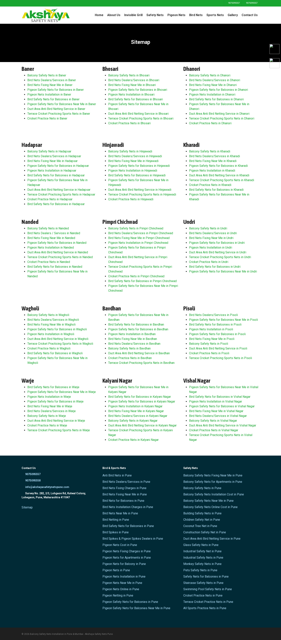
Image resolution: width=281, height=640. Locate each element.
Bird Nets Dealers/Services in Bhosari (133, 80)
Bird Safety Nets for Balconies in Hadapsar (56, 175)
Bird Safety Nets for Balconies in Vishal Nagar (219, 397)
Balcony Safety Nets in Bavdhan (129, 348)
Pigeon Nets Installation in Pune (123, 576)
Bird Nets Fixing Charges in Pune (124, 488)
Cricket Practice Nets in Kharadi (210, 185)
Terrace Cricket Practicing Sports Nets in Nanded (60, 257)
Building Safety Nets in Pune (202, 513)
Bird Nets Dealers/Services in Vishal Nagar (218, 416)
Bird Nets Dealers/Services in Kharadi (214, 156)
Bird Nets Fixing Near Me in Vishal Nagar (216, 411)
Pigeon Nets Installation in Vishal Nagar (215, 401)
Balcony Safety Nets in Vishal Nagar (213, 420)
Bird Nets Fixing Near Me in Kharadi (212, 161)
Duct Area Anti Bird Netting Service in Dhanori (219, 113)
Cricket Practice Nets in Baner (47, 118)
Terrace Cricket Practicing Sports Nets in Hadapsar (61, 194)
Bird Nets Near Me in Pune (120, 513)
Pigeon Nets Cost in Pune (119, 545)
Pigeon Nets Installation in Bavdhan (132, 334)
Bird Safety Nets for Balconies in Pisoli (215, 324)
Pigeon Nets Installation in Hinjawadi (132, 170)
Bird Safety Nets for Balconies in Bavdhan (136, 324)
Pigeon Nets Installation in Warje (49, 397)
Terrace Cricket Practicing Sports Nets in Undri (220, 257)
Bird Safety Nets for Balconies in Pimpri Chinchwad (142, 281)
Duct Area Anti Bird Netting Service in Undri (217, 252)
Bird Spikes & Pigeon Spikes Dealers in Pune (132, 538)
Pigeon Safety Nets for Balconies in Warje (55, 401)
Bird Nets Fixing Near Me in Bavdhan (132, 339)
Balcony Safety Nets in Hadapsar (49, 151)
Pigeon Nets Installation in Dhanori (212, 94)
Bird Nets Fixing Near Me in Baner (49, 85)
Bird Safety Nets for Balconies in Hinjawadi (137, 175)
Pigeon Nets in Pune (116, 570)
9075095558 (33, 480)
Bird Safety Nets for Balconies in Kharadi (216, 190)
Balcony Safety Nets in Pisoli (208, 343)
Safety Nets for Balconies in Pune (206, 576)
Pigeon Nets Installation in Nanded (50, 247)
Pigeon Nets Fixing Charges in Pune (126, 551)
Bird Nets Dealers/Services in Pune (126, 482)
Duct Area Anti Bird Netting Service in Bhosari (138, 113)
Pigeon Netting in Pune (117, 595)
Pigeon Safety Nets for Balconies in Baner (55, 90)
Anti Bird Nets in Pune (117, 475)
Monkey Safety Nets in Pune (202, 564)
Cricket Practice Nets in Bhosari (129, 123)
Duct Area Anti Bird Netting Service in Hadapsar (58, 190)
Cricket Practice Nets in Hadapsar (49, 199)
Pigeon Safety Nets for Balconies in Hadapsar (58, 166)
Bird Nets (196, 15)
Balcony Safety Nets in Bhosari (128, 75)
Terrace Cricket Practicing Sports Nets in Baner (58, 113)
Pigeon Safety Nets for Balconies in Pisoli (217, 334)
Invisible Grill (133, 15)
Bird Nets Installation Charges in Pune (127, 507)
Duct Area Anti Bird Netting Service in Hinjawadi (139, 190)
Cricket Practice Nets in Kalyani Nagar (133, 440)
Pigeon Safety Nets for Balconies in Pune (130, 602)
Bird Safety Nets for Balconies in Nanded (54, 266)
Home (99, 15)
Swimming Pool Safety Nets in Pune (207, 589)
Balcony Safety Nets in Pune (202, 488)
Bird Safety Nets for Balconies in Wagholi (55, 353)
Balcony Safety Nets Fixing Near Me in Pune (212, 475)
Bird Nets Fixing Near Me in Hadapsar (52, 161)
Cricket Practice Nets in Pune (203, 595)
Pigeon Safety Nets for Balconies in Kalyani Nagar (141, 401)
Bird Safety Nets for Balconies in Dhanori (216, 99)
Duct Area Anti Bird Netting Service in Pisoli (218, 348)
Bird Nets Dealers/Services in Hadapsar (54, 156)
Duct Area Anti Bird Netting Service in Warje (56, 420)
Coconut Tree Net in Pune (200, 526)
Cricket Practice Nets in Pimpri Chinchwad (136, 276)
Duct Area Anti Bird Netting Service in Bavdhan (139, 353)
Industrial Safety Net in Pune (202, 551)
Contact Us (250, 15)
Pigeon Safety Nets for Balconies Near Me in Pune (136, 608)
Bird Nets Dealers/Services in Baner (51, 80)
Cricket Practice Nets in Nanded (48, 262)
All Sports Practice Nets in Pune (204, 608)
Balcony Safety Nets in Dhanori (209, 75)
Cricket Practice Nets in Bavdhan (130, 358)
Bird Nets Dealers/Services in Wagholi (53, 320)
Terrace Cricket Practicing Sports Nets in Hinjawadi (142, 194)
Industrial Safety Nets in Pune (203, 557)
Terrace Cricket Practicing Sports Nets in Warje (58, 430)
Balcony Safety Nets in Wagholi (48, 315)
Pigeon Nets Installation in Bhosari (131, 94)
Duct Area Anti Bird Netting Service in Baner (56, 109)
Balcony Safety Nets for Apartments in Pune (212, 482)
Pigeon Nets (176, 15)
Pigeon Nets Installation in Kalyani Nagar (135, 406)
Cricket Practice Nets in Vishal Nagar (213, 430)
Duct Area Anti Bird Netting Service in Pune (211, 538)
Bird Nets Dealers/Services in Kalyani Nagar (137, 416)
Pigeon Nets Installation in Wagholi (50, 334)
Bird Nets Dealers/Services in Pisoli (213, 315)
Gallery (233, 15)
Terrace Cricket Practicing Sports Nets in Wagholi (60, 343)
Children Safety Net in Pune (201, 519)
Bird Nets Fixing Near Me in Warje (49, 406)
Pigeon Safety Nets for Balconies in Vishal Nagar (222, 406)
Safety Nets (155, 15)
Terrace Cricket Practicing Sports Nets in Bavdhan (141, 363)
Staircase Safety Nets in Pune (203, 583)
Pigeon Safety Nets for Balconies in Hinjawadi (139, 166)
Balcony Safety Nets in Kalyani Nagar (133, 420)
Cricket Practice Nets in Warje (47, 425)
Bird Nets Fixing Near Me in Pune (124, 494)
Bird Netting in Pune (115, 519)
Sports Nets (215, 15)
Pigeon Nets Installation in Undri (210, 247)
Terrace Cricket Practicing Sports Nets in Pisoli (220, 358)
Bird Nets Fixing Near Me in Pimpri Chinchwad (139, 238)
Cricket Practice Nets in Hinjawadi (130, 199)
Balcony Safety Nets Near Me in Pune (208, 501)
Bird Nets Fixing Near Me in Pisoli (211, 339)
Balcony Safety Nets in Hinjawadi (130, 151)
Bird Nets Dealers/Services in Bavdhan (134, 343)
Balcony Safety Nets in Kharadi (209, 151)
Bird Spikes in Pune (115, 532)
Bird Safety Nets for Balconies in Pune (128, 526)
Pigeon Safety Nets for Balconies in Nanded (56, 243)
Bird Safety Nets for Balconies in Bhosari (135, 99)
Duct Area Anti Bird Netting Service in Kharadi (219, 175)
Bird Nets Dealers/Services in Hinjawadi (135, 156)
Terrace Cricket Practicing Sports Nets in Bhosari (140, 118)
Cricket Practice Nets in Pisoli (209, 353)
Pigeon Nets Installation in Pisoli (211, 329)
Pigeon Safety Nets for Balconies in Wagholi (57, 329)
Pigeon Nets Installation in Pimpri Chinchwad (138, 243)
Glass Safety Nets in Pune (200, 545)
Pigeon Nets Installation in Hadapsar (51, 170)
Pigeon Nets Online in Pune (120, 589)
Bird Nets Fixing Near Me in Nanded (51, 238)
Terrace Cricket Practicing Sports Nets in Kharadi (221, 180)
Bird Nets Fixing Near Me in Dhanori (213, 85)
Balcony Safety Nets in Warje (46, 416)
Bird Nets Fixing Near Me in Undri (211, 238)
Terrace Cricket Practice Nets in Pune (208, 602)
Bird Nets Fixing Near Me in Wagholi (51, 324)
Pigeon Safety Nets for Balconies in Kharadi (218, 166)
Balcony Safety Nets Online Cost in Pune (210, 507)
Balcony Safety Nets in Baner (46, 75)
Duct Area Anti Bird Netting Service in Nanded (57, 252)
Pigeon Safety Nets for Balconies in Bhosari (137, 90)
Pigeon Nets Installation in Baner (49, 94)
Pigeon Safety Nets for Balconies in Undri (217, 243)
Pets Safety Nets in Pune (200, 570)
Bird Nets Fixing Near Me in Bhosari (132, 85)
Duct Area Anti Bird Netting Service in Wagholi (57, 339)
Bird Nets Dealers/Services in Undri (213, 233)
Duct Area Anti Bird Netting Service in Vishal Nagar (222, 425)
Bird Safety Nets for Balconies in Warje (53, 387)
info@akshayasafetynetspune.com (47, 487)
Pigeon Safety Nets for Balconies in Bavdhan (138, 329)
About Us (113, 15)
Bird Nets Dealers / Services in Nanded (53, 233)
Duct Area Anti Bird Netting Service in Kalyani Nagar (142, 425)
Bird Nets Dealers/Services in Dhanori (214, 80)
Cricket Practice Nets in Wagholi (48, 348)
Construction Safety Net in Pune (204, 532)
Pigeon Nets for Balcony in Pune (124, 564)
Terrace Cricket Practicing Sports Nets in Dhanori (221, 118)
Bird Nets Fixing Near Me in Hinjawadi (133, 161)
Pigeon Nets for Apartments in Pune (126, 557)
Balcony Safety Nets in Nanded (48, 228)
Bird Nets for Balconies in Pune (123, 501)
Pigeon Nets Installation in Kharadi (212, 170)
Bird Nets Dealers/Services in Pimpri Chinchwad (140, 233)
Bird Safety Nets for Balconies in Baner (53, 99)
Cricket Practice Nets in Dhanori (210, 123)
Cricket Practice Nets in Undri (208, 262)
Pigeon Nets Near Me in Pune (122, 583)
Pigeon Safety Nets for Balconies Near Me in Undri (223, 271)
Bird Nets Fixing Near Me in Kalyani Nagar (136, 411)
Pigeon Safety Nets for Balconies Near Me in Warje (61, 392)
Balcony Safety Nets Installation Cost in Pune (213, 494)
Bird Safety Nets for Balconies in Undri (214, 266)
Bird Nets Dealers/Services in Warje (51, 411)
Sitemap (27, 507)
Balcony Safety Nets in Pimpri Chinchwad (135, 228)
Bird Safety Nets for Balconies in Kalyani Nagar (139, 397)
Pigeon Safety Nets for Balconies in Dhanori (218, 90)
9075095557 (234, 3)
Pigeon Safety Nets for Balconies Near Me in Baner (61, 104)
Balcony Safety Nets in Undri (208, 228)
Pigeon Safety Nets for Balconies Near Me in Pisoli (223, 320)
